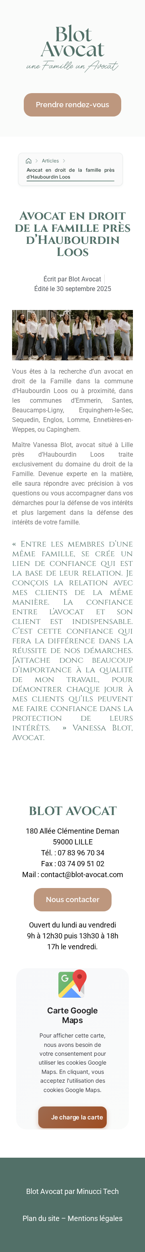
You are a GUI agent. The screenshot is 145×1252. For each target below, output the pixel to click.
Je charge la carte (77, 1117)
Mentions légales (95, 1218)
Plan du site (41, 1218)
